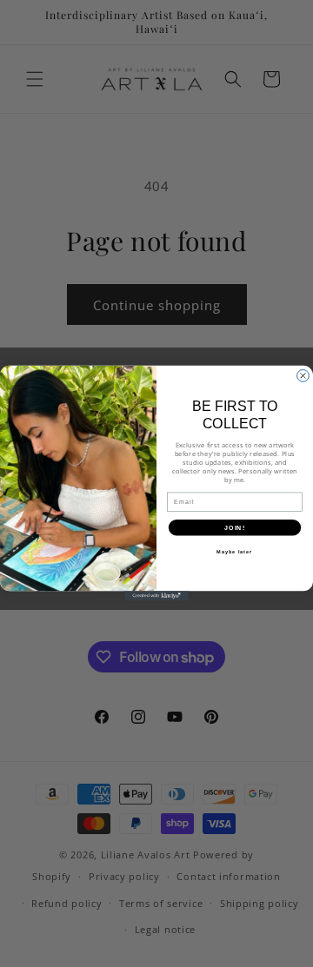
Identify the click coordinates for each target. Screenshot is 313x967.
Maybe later (234, 551)
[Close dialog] (303, 376)
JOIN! (234, 528)
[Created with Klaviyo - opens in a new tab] (156, 596)
